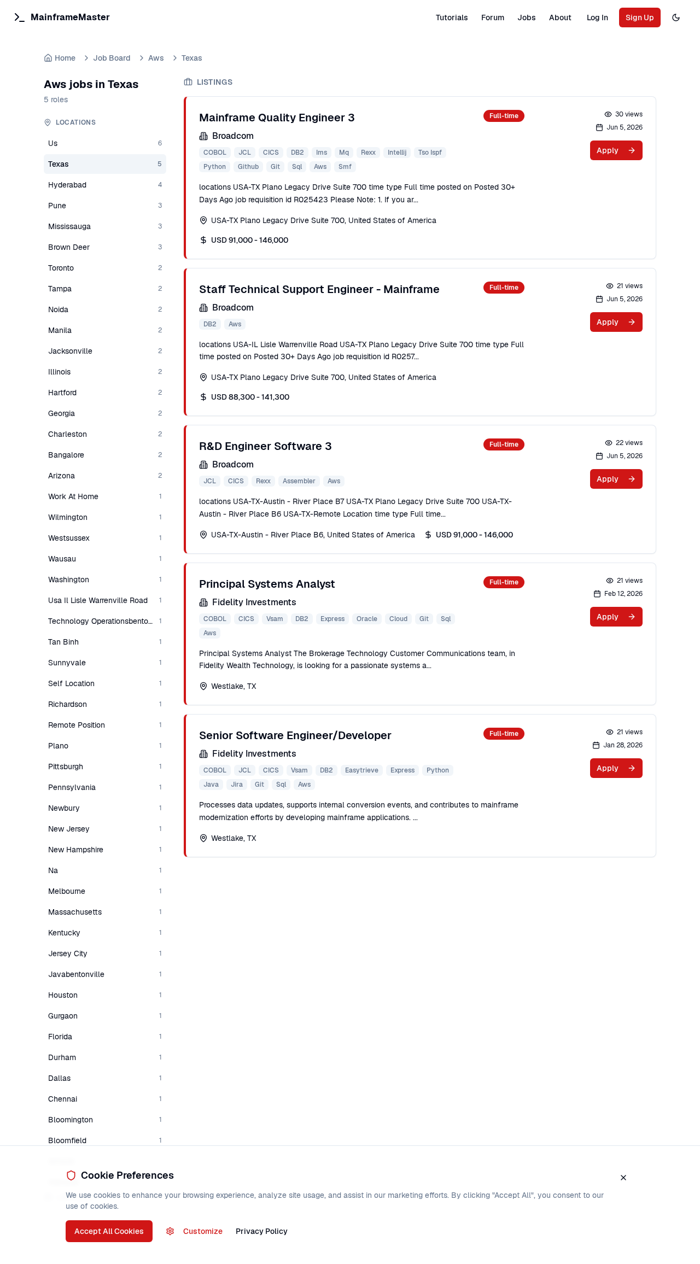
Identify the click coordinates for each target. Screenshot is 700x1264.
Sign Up (640, 17)
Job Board (112, 58)
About (560, 17)
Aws (156, 58)
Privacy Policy (262, 1231)
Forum (492, 17)
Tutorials (452, 17)
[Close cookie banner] (623, 1177)
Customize (203, 1231)
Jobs (526, 17)
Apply (608, 150)
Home (65, 58)
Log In (597, 17)
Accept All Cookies (109, 1231)
